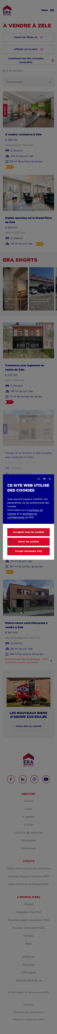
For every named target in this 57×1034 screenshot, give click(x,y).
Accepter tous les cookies (28, 532)
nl (39, 478)
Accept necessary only (28, 551)
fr (44, 478)
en (50, 478)
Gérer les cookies (28, 542)
